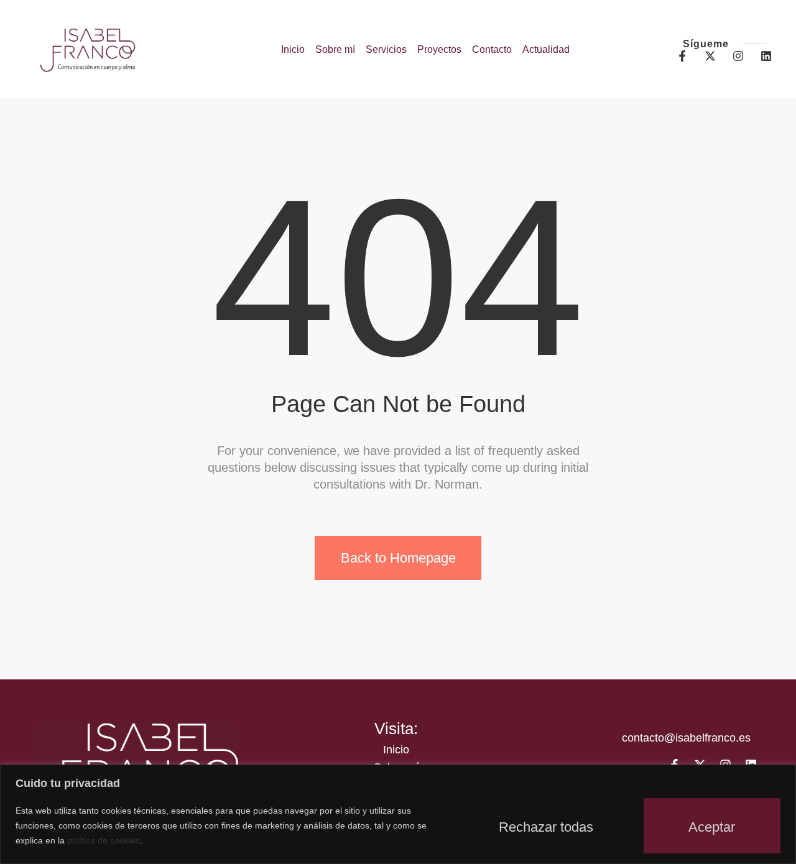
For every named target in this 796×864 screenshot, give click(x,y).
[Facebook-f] (682, 56)
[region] (398, 814)
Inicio (293, 49)
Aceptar (711, 827)
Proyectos (439, 49)
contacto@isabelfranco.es (686, 738)
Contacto (492, 49)
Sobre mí (335, 49)
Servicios (386, 49)
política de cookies (103, 840)
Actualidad (546, 49)
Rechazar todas (546, 827)
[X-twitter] (710, 56)
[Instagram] (738, 56)
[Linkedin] (766, 56)
